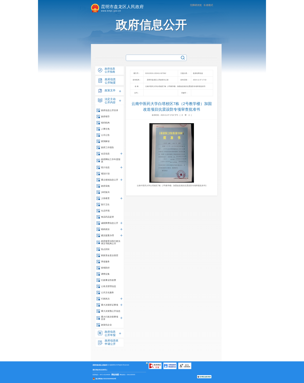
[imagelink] (147, 363)
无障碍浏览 (196, 5)
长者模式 (208, 5)
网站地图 (115, 374)
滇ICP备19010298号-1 (100, 370)
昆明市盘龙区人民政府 (100, 365)
